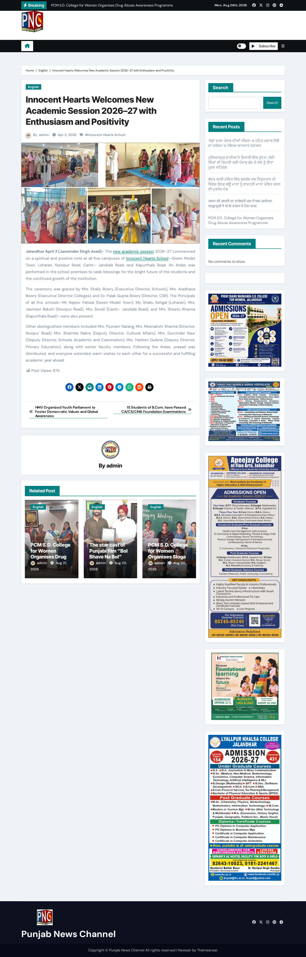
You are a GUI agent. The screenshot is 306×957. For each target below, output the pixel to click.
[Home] (27, 46)
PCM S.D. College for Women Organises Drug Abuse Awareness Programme (51, 556)
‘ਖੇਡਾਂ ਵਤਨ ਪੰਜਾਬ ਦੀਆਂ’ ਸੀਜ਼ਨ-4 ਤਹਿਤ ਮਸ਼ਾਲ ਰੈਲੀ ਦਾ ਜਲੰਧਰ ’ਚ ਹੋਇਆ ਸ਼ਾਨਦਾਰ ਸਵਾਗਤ (243, 143)
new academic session (133, 251)
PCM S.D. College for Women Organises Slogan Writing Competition (168, 556)
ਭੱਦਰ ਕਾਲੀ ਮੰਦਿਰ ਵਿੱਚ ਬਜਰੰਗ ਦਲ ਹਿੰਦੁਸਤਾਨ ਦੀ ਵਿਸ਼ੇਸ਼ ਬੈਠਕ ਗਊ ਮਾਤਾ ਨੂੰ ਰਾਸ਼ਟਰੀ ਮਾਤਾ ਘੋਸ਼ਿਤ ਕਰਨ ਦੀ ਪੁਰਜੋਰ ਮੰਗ (244, 184)
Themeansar (207, 950)
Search (221, 87)
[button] (283, 46)
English (33, 87)
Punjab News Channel (49, 36)
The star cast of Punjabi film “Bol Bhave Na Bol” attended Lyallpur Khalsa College (109, 556)
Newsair (184, 950)
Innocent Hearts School (106, 135)
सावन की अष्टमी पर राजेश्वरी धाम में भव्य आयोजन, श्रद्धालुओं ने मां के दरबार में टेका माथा (240, 203)
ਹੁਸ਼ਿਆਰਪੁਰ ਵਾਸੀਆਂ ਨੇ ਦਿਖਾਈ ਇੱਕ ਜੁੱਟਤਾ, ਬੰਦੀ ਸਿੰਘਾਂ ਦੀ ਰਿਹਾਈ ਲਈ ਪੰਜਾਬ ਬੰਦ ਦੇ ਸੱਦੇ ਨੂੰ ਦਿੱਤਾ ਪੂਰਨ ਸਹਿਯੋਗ (241, 162)
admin (44, 135)
